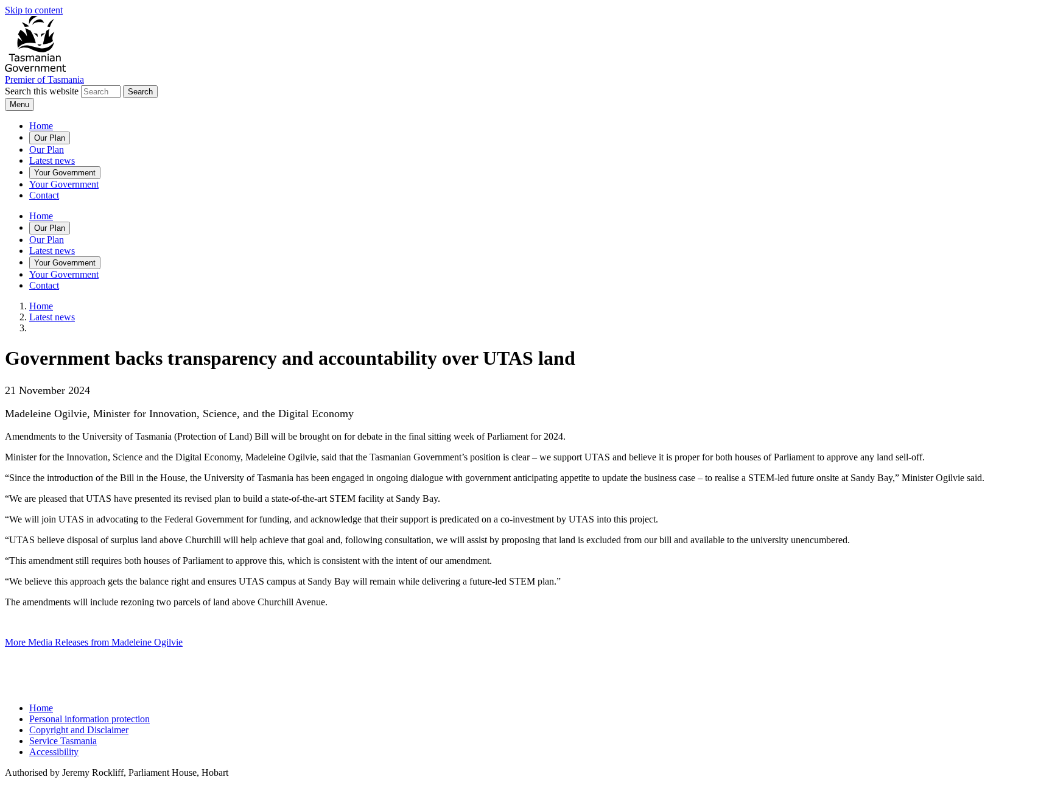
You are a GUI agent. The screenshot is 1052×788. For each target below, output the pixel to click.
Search (140, 91)
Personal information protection (89, 719)
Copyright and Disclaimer (78, 730)
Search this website (42, 91)
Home (41, 126)
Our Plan (49, 137)
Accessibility (54, 752)
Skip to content (34, 10)
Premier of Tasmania (44, 79)
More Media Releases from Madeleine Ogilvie (94, 642)
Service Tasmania (63, 741)
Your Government (65, 172)
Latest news (52, 160)
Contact (44, 195)
